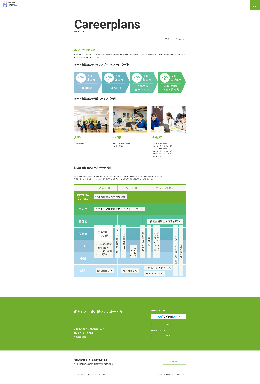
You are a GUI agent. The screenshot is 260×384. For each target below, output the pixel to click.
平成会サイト (174, 362)
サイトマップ (92, 374)
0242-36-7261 (83, 333)
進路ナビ (168, 324)
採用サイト (168, 39)
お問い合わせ (101, 374)
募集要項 (168, 336)
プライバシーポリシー (80, 374)
